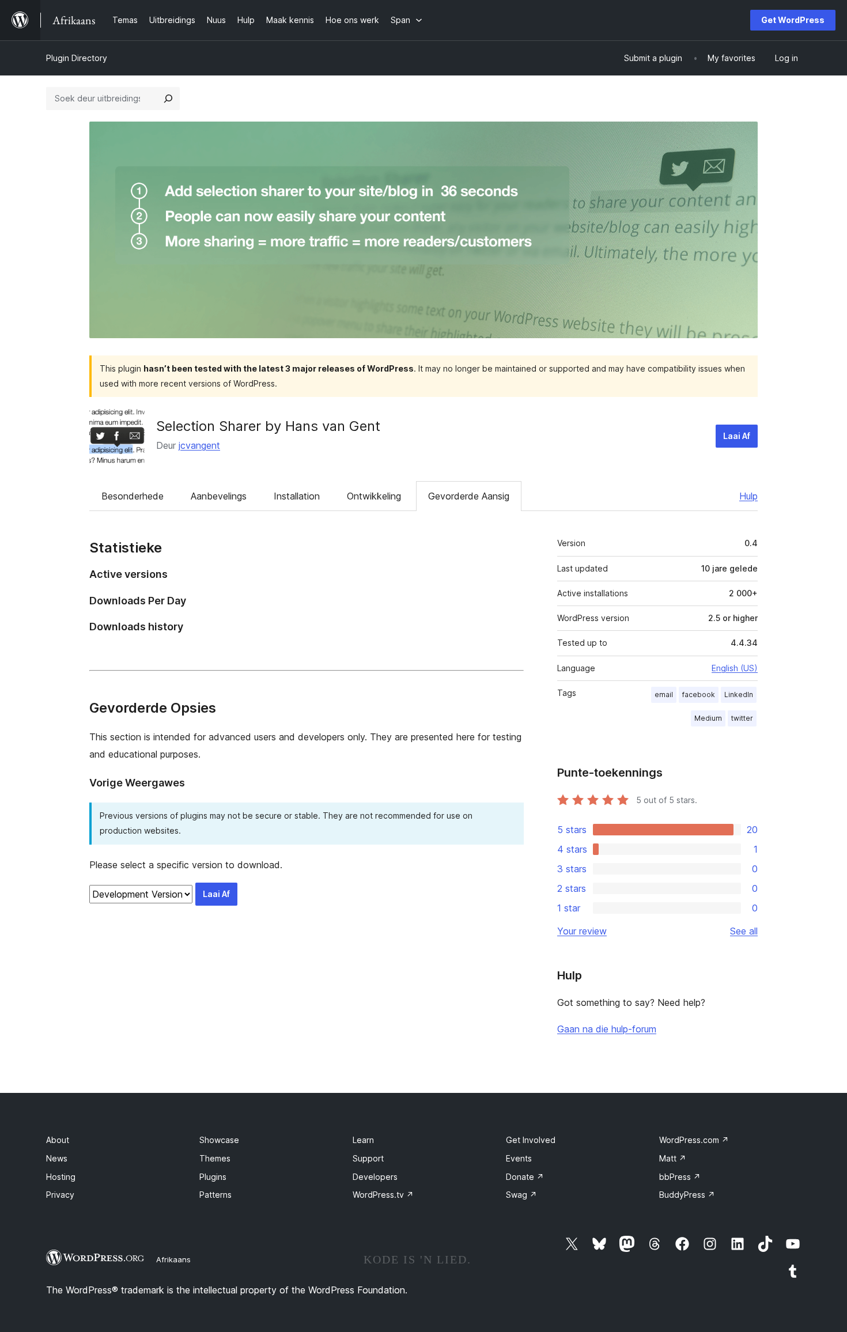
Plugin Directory (76, 58)
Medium (708, 718)
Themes (214, 1158)
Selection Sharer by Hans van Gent (268, 426)
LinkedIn (738, 694)
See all (744, 931)
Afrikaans (173, 1259)
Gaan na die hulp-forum (606, 1029)
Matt (672, 1158)
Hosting (60, 1177)
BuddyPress (687, 1194)
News (56, 1158)
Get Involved (530, 1140)
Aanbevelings (219, 496)
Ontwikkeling (374, 496)
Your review (582, 931)
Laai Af (736, 436)
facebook (698, 694)
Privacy (60, 1194)
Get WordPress (793, 20)
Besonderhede (132, 496)
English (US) (735, 668)
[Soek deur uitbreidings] (168, 98)
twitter (742, 718)
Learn (363, 1140)
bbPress (680, 1177)
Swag (521, 1194)
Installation (297, 496)
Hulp (748, 496)
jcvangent (199, 445)
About (57, 1140)
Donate (525, 1177)
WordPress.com (694, 1140)
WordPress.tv (383, 1194)
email (664, 694)
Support (368, 1158)
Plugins (212, 1177)
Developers (375, 1177)
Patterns (215, 1194)
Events (519, 1158)
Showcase (219, 1140)
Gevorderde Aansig (468, 496)
